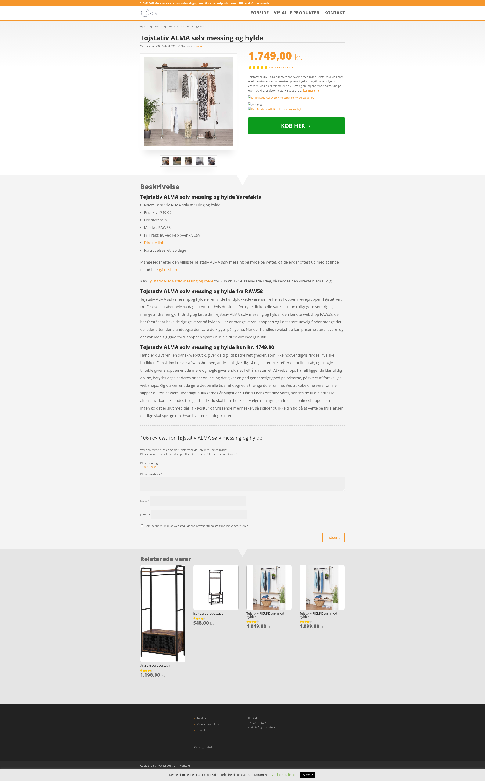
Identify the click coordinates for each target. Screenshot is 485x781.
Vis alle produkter (296, 13)
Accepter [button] (308, 774)
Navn (144, 501)
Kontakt (334, 13)
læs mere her (311, 90)
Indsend (333, 537)
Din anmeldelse (151, 474)
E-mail (145, 515)
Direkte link (154, 242)
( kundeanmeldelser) (282, 67)
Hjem (143, 26)
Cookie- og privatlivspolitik (157, 765)
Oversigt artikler (204, 747)
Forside (259, 13)
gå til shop (168, 269)
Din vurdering (149, 463)
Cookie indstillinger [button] (284, 774)
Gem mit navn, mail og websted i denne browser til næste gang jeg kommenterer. (197, 526)
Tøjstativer (154, 26)
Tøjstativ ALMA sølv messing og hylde (180, 281)
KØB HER (293, 125)
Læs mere (261, 774)
